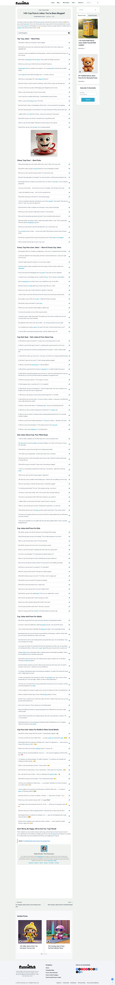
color (37, 299)
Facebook (31, 863)
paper (50, 738)
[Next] (69, 936)
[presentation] (30, 932)
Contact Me (66, 982)
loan (41, 303)
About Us (59, 982)
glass (19, 791)
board (33, 364)
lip (47, 420)
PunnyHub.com (40, 856)
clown (35, 327)
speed (51, 774)
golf (45, 405)
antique (44, 624)
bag (36, 127)
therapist (22, 68)
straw (19, 470)
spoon (38, 59)
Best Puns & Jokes (52, 860)
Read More (81, 48)
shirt (31, 114)
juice (38, 593)
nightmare (33, 429)
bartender (49, 677)
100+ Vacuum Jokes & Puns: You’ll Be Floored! (60, 903)
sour (53, 425)
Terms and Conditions (93, 982)
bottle (34, 724)
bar (42, 620)
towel (54, 834)
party (43, 272)
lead (24, 231)
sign (23, 74)
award (36, 168)
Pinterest (36, 863)
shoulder (61, 237)
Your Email (82, 92)
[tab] (82, 15)
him (57, 181)
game (36, 364)
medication (21, 268)
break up (29, 59)
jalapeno (40, 79)
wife (22, 443)
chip (54, 237)
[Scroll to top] (3, 979)
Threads (46, 863)
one (47, 277)
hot (26, 24)
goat (41, 648)
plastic (25, 652)
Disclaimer (73, 982)
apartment (25, 281)
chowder (50, 201)
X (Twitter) (51, 863)
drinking (38, 748)
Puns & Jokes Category (52, 975)
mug (25, 26)
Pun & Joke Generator (52, 972)
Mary (45, 694)
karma (27, 660)
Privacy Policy (81, 982)
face (27, 744)
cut (53, 738)
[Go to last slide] (19, 936)
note (56, 425)
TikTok (41, 863)
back (52, 68)
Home (53, 2)
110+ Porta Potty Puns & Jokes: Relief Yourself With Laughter (87, 43)
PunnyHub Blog (50, 970)
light (55, 774)
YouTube (57, 863)
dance (32, 101)
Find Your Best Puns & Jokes (53, 977)
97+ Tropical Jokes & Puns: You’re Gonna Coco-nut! (28, 904)
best (38, 22)
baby (37, 510)
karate (53, 410)
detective (44, 369)
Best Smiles (66, 2)
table (34, 685)
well (59, 277)
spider (35, 443)
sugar (61, 738)
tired (36, 611)
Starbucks (31, 222)
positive (19, 27)
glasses (43, 629)
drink (30, 286)
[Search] (95, 9)
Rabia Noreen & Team (40, 16)
